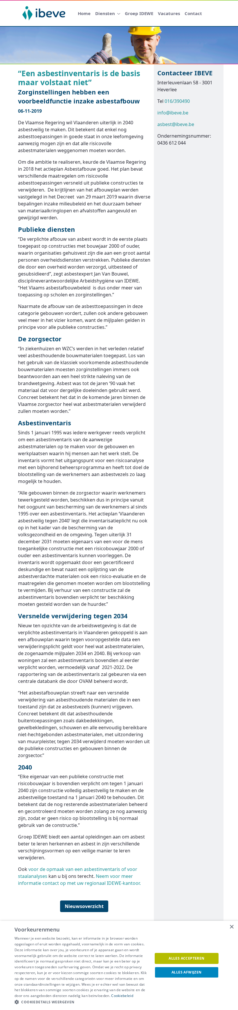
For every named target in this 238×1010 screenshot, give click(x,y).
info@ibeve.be (172, 113)
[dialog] (119, 965)
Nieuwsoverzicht (84, 906)
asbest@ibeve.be (175, 124)
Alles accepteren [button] (186, 958)
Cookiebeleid (122, 995)
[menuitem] (84, 13)
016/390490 (177, 101)
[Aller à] (45, 13)
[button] (82, 1002)
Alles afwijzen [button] (187, 972)
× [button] (231, 927)
